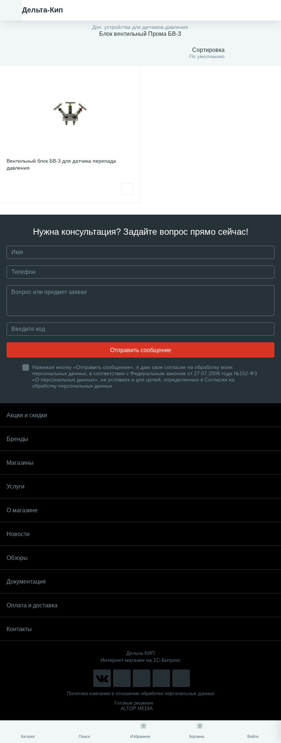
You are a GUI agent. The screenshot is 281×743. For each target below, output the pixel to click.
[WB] (161, 678)
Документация (26, 581)
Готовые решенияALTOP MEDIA (134, 705)
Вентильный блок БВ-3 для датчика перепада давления (61, 164)
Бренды (17, 439)
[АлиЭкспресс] (122, 678)
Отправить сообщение (140, 350)
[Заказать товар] (127, 189)
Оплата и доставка (32, 605)
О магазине (22, 510)
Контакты (19, 629)
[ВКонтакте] (102, 678)
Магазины (20, 463)
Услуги (16, 486)
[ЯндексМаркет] (141, 678)
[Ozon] (181, 678)
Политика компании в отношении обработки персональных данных (140, 693)
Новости (18, 534)
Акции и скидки (27, 415)
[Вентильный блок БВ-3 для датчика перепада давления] (70, 112)
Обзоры (17, 558)
